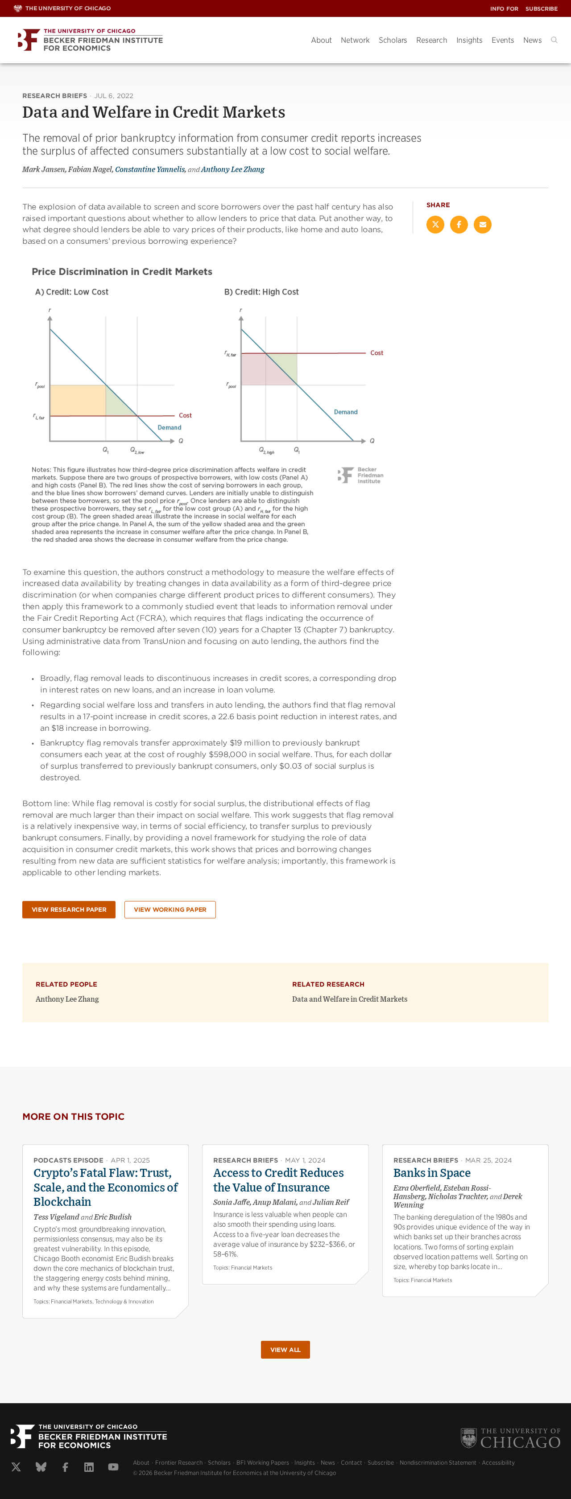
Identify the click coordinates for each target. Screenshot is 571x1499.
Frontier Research (179, 1462)
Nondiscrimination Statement (438, 1462)
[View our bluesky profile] (41, 1468)
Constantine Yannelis (150, 169)
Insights (469, 40)
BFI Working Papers (262, 1462)
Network (355, 40)
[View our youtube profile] (113, 1468)
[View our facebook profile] (65, 1468)
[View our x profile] (16, 1468)
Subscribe (541, 8)
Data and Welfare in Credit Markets (350, 999)
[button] (554, 40)
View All (285, 1350)
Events (503, 40)
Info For (504, 8)
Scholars (393, 40)
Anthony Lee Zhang (233, 169)
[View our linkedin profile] (89, 1468)
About (321, 40)
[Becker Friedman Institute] (155, 40)
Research (431, 40)
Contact (351, 1462)
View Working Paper (170, 909)
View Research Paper (69, 909)
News (532, 40)
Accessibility (498, 1462)
